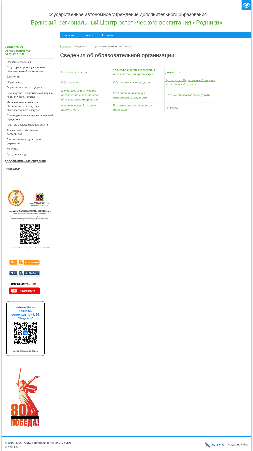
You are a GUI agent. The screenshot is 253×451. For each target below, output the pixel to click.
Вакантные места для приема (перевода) (24, 141)
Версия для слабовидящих (246, 5)
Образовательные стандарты (24, 87)
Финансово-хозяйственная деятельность (22, 132)
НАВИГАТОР (12, 168)
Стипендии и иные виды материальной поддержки (30, 117)
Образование (14, 82)
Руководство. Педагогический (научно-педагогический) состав (30, 95)
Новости (88, 35)
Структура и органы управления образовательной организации (26, 69)
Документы (13, 76)
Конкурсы (12, 148)
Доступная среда (17, 154)
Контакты (107, 35)
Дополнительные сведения (25, 161)
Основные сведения (19, 62)
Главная (69, 35)
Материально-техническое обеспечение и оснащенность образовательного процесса (24, 106)
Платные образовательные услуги (27, 124)
